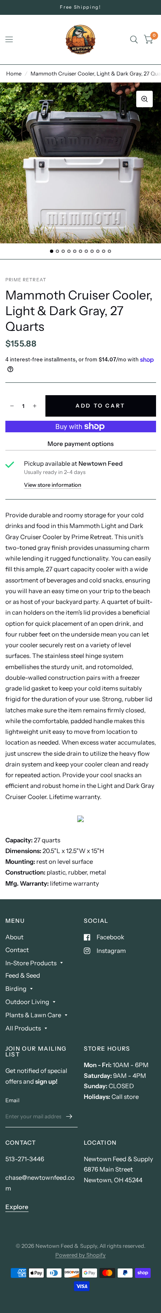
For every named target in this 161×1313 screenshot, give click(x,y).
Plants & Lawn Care (33, 1015)
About (14, 937)
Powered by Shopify (80, 1255)
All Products (23, 1028)
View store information (52, 485)
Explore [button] (16, 1207)
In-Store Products (31, 963)
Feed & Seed (22, 975)
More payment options (80, 444)
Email (12, 1100)
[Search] (134, 39)
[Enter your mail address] (69, 1116)
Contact (17, 950)
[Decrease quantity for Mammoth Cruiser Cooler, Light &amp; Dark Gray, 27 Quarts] (12, 406)
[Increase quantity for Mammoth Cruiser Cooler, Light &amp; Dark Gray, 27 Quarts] (34, 406)
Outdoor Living (27, 1002)
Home (13, 73)
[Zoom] (144, 99)
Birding (15, 988)
